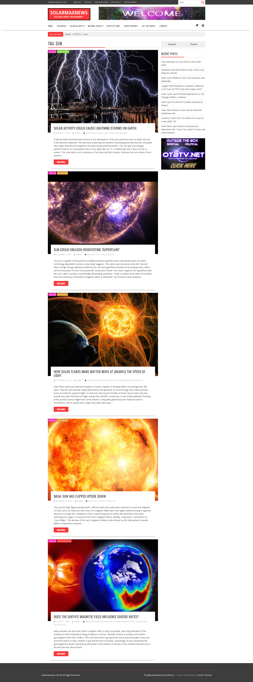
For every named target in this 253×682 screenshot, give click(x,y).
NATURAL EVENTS (95, 25)
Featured (52, 52)
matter (90, 380)
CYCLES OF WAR (113, 25)
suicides (57, 625)
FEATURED (61, 25)
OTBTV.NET (88, 2)
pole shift (93, 501)
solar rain (134, 380)
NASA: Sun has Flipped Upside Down (80, 496)
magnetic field (128, 621)
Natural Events (63, 52)
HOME (50, 25)
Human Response (64, 541)
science (98, 380)
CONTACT (163, 25)
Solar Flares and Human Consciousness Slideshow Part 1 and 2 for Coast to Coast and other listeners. (183, 129)
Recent (194, 44)
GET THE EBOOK (148, 25)
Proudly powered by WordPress (159, 675)
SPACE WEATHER (130, 25)
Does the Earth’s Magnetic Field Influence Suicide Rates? (96, 616)
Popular (172, 44)
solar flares (108, 133)
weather (123, 133)
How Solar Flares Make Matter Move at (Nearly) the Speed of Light (99, 373)
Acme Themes (205, 675)
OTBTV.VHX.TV (116, 2)
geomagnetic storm (110, 621)
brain (88, 621)
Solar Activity (62, 173)
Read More (61, 162)
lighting (90, 133)
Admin (77, 133)
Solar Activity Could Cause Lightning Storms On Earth (95, 128)
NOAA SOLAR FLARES (101, 2)
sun (116, 133)
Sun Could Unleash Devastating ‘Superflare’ (87, 249)
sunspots (110, 254)
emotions (96, 621)
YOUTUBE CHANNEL (130, 2)
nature (98, 133)
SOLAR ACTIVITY (76, 25)
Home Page (77, 2)
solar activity (93, 254)
